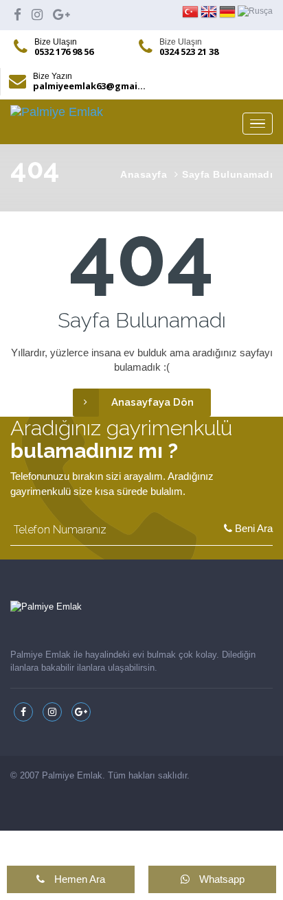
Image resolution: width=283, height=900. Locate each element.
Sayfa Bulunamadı (227, 174)
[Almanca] (228, 11)
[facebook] (17, 15)
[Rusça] (255, 11)
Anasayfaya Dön (152, 402)
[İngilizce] (210, 11)
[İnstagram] (37, 15)
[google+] (61, 15)
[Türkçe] (191, 11)
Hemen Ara (78, 879)
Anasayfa (143, 174)
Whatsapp (220, 879)
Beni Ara (252, 528)
